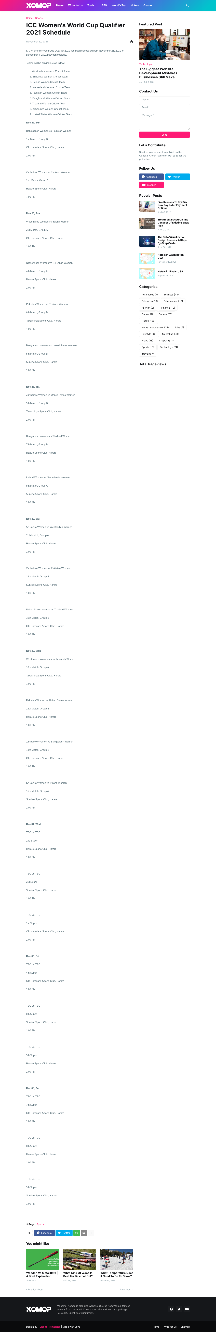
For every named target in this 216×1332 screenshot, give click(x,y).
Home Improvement (155, 327)
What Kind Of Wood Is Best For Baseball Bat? (78, 1274)
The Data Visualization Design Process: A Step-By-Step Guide (172, 240)
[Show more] (91, 1233)
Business (171, 294)
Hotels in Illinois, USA (170, 271)
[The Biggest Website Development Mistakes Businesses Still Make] (164, 44)
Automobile (150, 294)
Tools (90, 5)
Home (59, 5)
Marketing (170, 333)
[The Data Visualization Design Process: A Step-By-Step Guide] (147, 241)
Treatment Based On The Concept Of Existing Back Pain (173, 222)
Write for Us (75, 5)
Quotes (147, 5)
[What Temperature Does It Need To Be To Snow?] (116, 1259)
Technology (169, 347)
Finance (168, 307)
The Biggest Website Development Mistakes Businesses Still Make (158, 73)
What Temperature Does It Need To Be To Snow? (116, 1274)
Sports (39, 18)
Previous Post (35, 1289)
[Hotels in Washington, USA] (147, 258)
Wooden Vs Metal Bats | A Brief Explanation (42, 1274)
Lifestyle (149, 333)
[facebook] (171, 1309)
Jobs (179, 327)
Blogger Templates (50, 1326)
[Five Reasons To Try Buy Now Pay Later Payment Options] (147, 206)
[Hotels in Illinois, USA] (147, 273)
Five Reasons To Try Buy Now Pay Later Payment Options (172, 205)
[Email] (84, 1233)
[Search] (187, 5)
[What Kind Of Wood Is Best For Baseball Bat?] (79, 1259)
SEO (104, 5)
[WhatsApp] (76, 1233)
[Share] (130, 41)
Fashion (148, 307)
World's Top (119, 5)
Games (147, 314)
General (165, 314)
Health (148, 320)
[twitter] (179, 1309)
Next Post (125, 1289)
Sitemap (185, 1326)
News (147, 340)
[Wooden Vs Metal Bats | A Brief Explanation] (42, 1259)
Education (150, 301)
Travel (148, 353)
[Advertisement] (164, 425)
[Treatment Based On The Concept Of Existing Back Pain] (147, 223)
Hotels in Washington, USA (171, 256)
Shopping (166, 340)
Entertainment (173, 301)
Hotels (135, 5)
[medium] (187, 1309)
